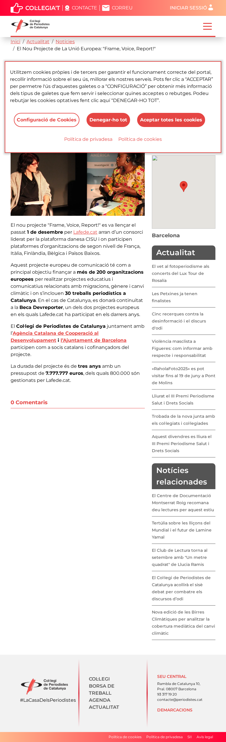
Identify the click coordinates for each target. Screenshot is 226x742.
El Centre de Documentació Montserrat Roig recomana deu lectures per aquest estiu (183, 502)
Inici (15, 41)
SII (189, 737)
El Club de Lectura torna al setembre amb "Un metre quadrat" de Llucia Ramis (179, 557)
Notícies (65, 41)
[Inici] (33, 26)
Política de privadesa (88, 139)
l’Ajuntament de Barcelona (94, 340)
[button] (183, 186)
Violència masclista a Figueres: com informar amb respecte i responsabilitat (182, 348)
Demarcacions (174, 710)
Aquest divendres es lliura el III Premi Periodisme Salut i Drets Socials (182, 443)
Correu (122, 8)
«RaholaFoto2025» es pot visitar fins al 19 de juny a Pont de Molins (183, 375)
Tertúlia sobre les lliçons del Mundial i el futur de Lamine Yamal (182, 530)
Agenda (99, 700)
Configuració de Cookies (47, 120)
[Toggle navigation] (207, 26)
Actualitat (37, 41)
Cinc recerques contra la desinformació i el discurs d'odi (179, 321)
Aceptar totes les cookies (171, 120)
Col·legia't (42, 7)
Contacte (84, 8)
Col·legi (99, 679)
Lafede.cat (85, 232)
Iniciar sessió (188, 8)
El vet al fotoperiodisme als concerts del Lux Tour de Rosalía (180, 273)
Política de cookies (140, 139)
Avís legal (205, 737)
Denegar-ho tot (108, 120)
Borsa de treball (101, 689)
